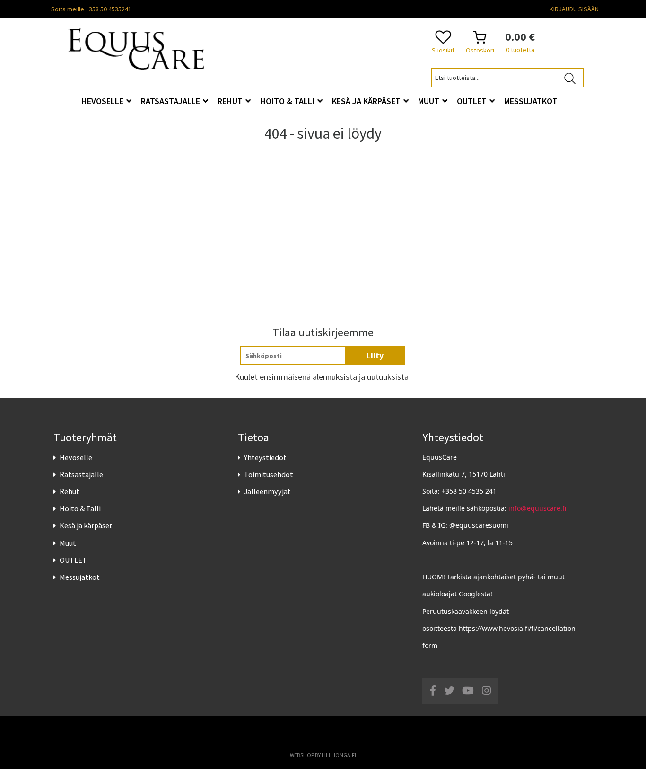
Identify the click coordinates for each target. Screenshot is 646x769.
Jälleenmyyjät (267, 491)
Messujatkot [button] (531, 101)
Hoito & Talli (80, 508)
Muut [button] (429, 101)
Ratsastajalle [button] (171, 101)
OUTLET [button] (473, 101)
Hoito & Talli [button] (288, 101)
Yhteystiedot (265, 457)
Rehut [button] (231, 101)
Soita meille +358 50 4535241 (91, 9)
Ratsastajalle (81, 474)
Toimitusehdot (268, 474)
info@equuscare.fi (537, 508)
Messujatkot (80, 577)
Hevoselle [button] (103, 101)
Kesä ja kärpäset (86, 525)
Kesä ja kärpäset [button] (367, 101)
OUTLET (73, 560)
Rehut (69, 491)
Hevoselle (76, 457)
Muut (68, 543)
